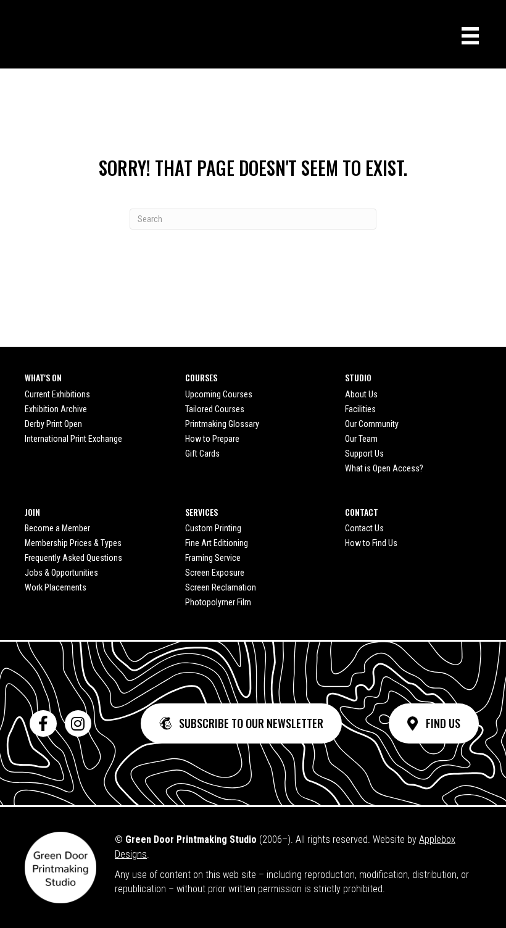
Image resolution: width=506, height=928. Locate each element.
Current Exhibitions (57, 394)
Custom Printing (213, 528)
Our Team (361, 439)
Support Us (364, 453)
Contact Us (364, 528)
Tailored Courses (214, 409)
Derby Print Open (53, 424)
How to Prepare (212, 439)
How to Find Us (371, 543)
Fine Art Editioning (216, 543)
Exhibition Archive (56, 409)
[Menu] (470, 36)
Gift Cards (202, 453)
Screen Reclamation (220, 587)
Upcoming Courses (218, 394)
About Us (361, 394)
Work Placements (55, 587)
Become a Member (57, 528)
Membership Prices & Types (73, 543)
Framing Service (213, 558)
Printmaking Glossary (222, 424)
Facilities (360, 409)
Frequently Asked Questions (73, 558)
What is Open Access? (384, 468)
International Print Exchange (73, 439)
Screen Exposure (214, 573)
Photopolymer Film (218, 602)
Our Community (372, 424)
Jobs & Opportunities (61, 573)
